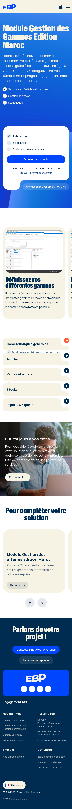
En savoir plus (17, 477)
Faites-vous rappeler (36, 660)
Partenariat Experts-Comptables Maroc (48, 733)
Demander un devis (36, 159)
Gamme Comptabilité (14, 720)
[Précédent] (30, 602)
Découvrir (16, 585)
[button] (68, 6)
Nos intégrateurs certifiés (51, 740)
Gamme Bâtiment (12, 734)
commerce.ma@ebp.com (51, 761)
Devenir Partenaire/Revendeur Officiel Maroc (49, 723)
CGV (5, 798)
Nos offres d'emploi (13, 756)
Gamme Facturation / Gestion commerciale (14, 727)
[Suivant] (42, 602)
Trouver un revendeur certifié (36, 172)
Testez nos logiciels (14, 740)
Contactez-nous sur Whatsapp (36, 649)
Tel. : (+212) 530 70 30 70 (51, 767)
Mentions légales (18, 798)
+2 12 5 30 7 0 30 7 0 (55, 186)
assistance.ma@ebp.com (51, 756)
